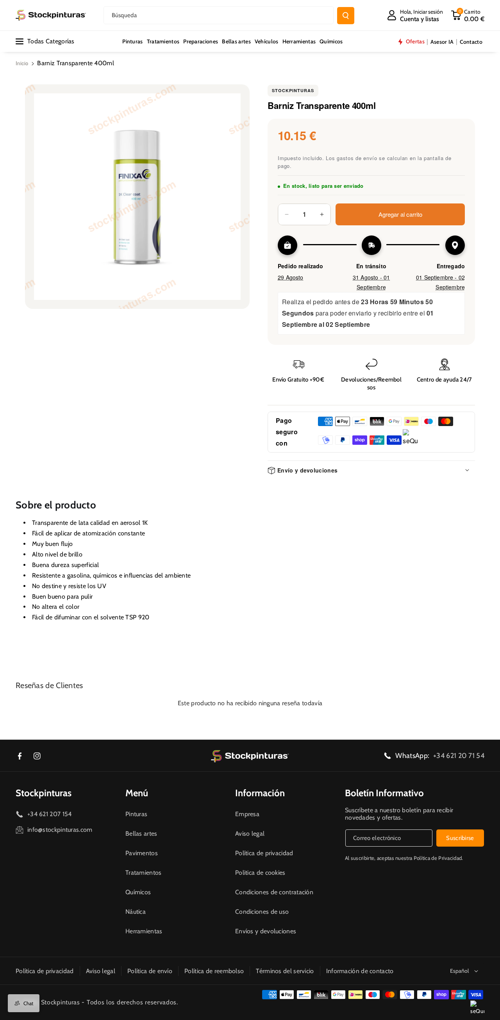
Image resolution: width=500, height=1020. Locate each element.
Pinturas (136, 814)
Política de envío (149, 971)
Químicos (138, 892)
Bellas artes (141, 833)
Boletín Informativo (384, 793)
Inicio (22, 63)
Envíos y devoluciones (265, 931)
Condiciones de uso (262, 911)
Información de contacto (360, 971)
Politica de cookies (260, 872)
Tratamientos (143, 872)
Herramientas (143, 931)
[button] (467, 15)
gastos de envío (357, 158)
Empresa (247, 814)
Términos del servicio (285, 971)
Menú (136, 793)
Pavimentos (141, 853)
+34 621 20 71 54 (458, 755)
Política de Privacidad (438, 858)
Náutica (135, 911)
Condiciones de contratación (274, 892)
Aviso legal (249, 833)
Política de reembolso (214, 971)
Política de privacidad (264, 853)
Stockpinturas (293, 90)
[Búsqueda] (345, 15)
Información (260, 793)
